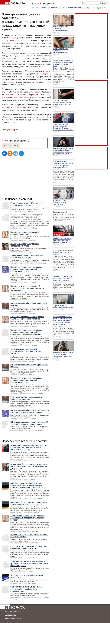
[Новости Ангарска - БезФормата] (13, 2)
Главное (34, 8)
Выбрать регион (10, 615)
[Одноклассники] (10, 153)
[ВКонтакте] (4, 153)
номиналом (14, 41)
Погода (63, 8)
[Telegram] (15, 153)
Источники (52, 8)
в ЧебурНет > (99, 8)
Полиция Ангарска (10, 130)
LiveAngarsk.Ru (21, 141)
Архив (43, 8)
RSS (19, 618)
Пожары (87, 8)
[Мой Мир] (21, 153)
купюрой (44, 74)
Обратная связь (10, 614)
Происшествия (74, 8)
